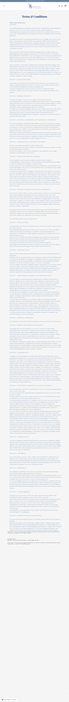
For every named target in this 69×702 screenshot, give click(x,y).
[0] (64, 6)
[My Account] (62, 6)
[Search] (59, 6)
